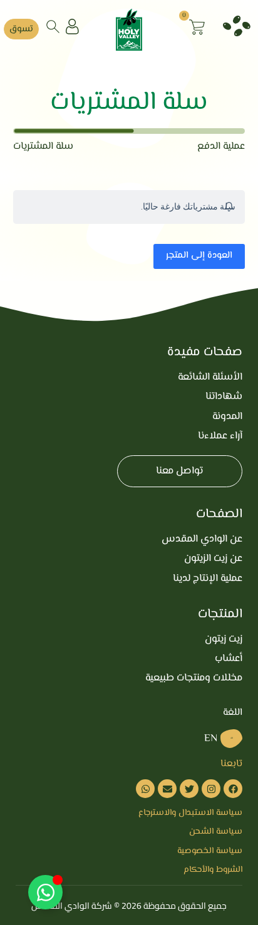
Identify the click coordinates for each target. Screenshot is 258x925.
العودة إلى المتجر (199, 255)
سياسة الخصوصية (209, 851)
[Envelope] (167, 788)
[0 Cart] (197, 27)
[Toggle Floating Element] (45, 892)
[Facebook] (233, 788)
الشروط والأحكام (212, 870)
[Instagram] (211, 788)
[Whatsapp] (145, 788)
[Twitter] (189, 788)
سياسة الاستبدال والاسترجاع (190, 813)
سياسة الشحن (215, 832)
